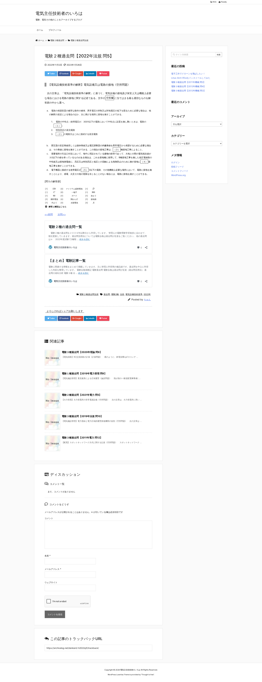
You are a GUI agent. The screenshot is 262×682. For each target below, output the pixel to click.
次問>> (62, 214)
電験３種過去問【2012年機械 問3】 (188, 90)
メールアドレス (53, 569)
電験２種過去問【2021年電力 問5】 (81, 394)
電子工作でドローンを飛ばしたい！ (188, 73)
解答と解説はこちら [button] (57, 206)
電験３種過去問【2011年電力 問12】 (82, 437)
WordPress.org (178, 175)
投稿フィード (177, 166)
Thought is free (147, 675)
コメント (49, 518)
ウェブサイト (51, 582)
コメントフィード (179, 171)
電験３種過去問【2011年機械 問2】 (188, 82)
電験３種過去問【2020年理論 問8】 (82, 352)
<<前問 (49, 214)
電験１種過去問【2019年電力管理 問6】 (84, 373)
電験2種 (115, 294)
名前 (47, 555)
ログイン (175, 162)
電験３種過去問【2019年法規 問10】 (82, 416)
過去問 (107, 294)
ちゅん (147, 299)
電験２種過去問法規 (89, 294)
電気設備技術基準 (133, 294)
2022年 (147, 294)
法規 (122, 294)
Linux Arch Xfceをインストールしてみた (190, 78)
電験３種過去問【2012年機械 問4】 (188, 86)
